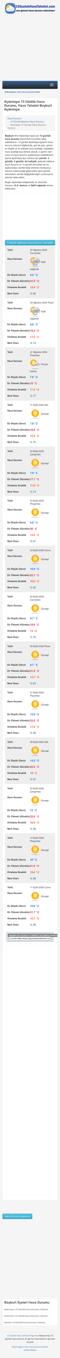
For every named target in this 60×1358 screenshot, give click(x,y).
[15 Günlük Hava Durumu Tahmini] (30, 8)
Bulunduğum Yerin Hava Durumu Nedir (22, 91)
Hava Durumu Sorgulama (17, 1216)
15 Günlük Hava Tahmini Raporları (23, 1335)
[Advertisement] (30, 48)
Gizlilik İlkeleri (30, 1350)
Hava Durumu (14, 118)
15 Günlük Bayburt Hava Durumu (27, 121)
